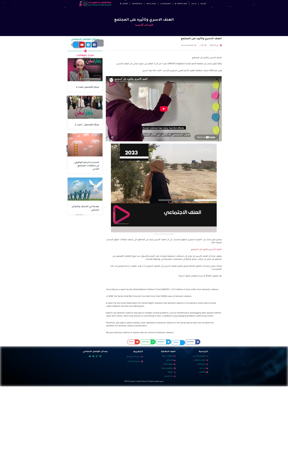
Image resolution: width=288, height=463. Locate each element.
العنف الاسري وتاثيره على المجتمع (206, 250)
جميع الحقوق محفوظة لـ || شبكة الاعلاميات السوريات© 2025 (144, 381)
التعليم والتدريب (165, 4)
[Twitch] (97, 356)
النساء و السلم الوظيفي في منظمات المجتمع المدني (86, 165)
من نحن (193, 4)
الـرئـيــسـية (203, 352)
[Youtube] (82, 45)
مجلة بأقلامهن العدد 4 (87, 87)
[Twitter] (76, 45)
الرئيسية (203, 4)
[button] (192, 341)
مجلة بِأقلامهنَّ (137, 4)
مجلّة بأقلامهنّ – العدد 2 (87, 125)
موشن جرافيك (151, 4)
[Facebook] (94, 45)
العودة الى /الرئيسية (144, 24)
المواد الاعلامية (182, 4)
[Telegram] (88, 45)
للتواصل (125, 4)
